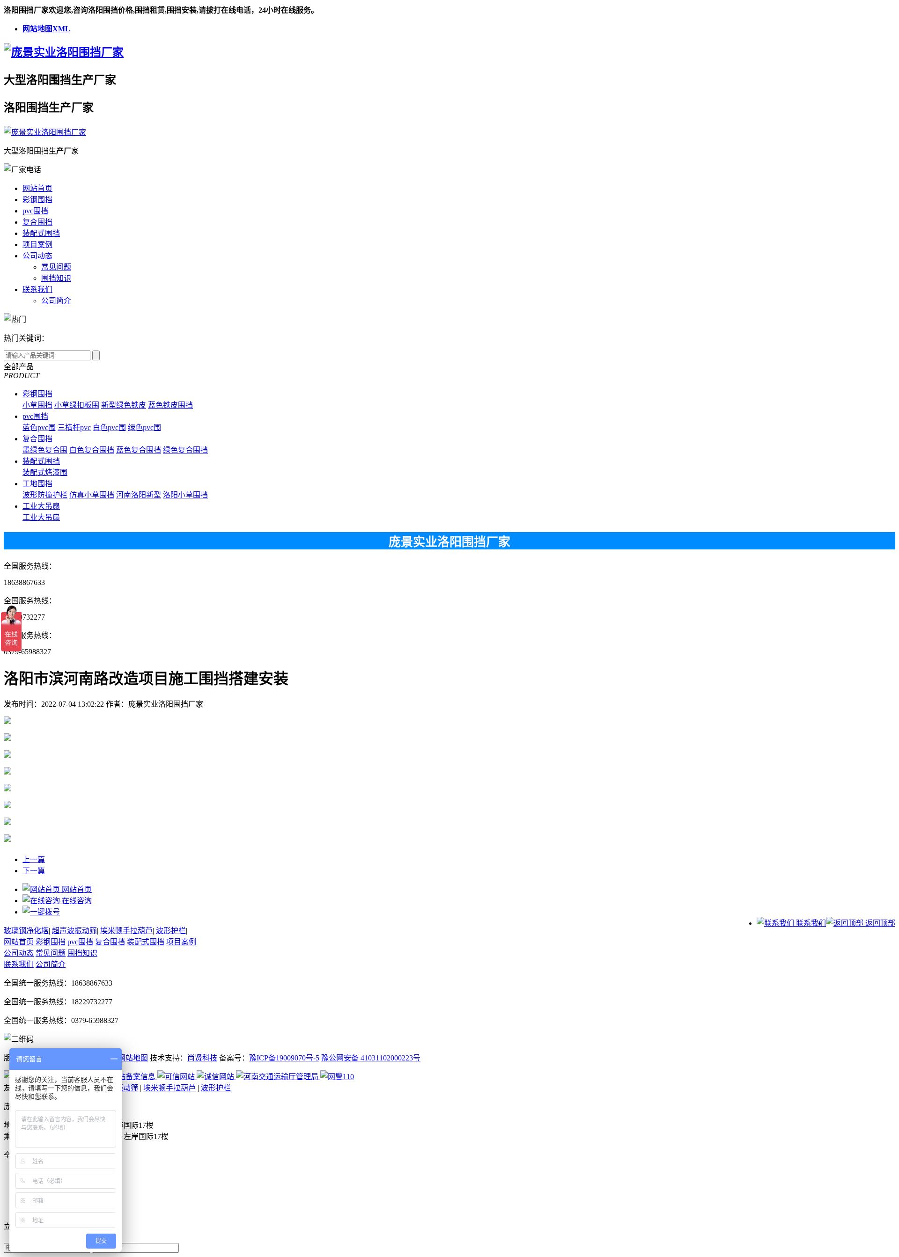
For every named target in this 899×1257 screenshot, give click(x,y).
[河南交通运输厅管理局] (278, 1077)
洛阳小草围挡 (185, 495)
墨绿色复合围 (44, 450)
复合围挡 (37, 222)
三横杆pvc (74, 427)
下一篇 (33, 871)
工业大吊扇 (41, 506)
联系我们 (37, 289)
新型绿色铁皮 (123, 405)
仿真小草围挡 (91, 495)
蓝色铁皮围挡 (170, 405)
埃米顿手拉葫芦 (126, 931)
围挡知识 (56, 278)
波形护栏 (171, 931)
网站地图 (133, 1058)
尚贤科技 (202, 1058)
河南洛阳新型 (138, 495)
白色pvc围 (109, 427)
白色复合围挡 (91, 450)
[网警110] (337, 1077)
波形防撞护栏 (44, 495)
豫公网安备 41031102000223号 (370, 1058)
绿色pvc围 (144, 427)
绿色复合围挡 (185, 450)
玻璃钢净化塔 (26, 931)
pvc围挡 (35, 211)
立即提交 (227, 1247)
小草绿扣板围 (76, 405)
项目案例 (37, 244)
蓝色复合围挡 (138, 450)
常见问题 (56, 267)
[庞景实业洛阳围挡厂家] (64, 52)
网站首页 (37, 188)
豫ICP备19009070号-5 (284, 1058)
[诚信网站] (216, 1077)
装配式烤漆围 (44, 472)
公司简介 (56, 301)
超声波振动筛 (74, 931)
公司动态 (37, 256)
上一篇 (33, 859)
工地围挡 (37, 484)
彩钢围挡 (37, 200)
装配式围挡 (41, 233)
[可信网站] (177, 1077)
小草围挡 (37, 405)
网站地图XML (46, 29)
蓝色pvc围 (39, 427)
